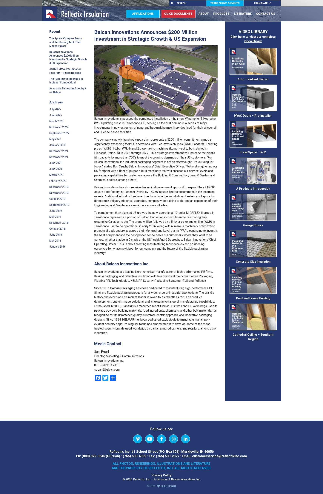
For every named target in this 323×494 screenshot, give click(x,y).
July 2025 (55, 109)
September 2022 (59, 133)
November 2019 (58, 192)
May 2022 (55, 139)
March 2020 (56, 174)
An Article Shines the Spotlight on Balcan (67, 90)
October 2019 (57, 198)
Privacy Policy (162, 475)
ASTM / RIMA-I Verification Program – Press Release (65, 71)
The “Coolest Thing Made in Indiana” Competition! (66, 80)
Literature (243, 13)
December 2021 (58, 151)
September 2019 (59, 204)
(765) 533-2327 (167, 456)
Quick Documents (178, 13)
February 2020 (57, 180)
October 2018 (57, 228)
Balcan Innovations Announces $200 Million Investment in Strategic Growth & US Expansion (68, 57)
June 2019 (55, 210)
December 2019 (58, 186)
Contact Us (265, 13)
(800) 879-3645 (93, 456)
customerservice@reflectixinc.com (219, 456)
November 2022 (58, 127)
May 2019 (55, 216)
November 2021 (58, 157)
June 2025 (55, 115)
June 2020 (55, 168)
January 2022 (57, 145)
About (204, 13)
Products (221, 13)
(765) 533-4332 (134, 456)
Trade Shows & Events (224, 3)
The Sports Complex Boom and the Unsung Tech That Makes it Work (65, 42)
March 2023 (56, 121)
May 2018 (55, 240)
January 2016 (57, 246)
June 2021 (55, 162)
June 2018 (55, 234)
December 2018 (58, 222)
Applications (143, 13)
